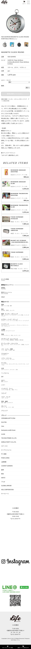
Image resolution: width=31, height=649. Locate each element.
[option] (15, 23)
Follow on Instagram (16, 574)
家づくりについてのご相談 (8, 647)
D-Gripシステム (16, 640)
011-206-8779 (16, 518)
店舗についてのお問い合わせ (23, 647)
